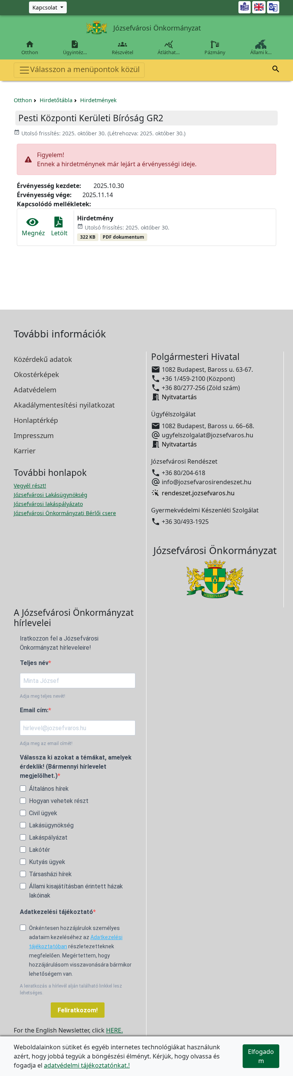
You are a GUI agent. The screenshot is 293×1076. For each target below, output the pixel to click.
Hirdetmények (98, 100)
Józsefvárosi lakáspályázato (48, 503)
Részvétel (122, 48)
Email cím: (34, 710)
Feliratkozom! (78, 1010)
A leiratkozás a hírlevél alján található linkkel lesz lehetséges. (71, 989)
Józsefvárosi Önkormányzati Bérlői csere (65, 513)
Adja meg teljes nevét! (42, 696)
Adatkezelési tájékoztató (56, 911)
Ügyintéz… (75, 48)
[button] (276, 70)
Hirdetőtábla (56, 100)
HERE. (114, 1030)
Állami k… (261, 52)
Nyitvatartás (179, 397)
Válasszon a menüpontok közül (85, 69)
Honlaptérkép (36, 420)
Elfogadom (261, 1056)
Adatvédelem (35, 389)
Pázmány (214, 52)
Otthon (29, 48)
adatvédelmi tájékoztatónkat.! (87, 1065)
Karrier (24, 450)
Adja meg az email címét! (46, 743)
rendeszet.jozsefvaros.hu (198, 493)
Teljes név (34, 662)
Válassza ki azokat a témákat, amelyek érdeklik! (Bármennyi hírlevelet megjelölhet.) (76, 766)
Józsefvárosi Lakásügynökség (50, 494)
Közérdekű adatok (43, 359)
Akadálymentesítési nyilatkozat (64, 405)
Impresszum (34, 435)
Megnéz (33, 233)
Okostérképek (36, 374)
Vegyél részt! (30, 485)
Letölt (59, 233)
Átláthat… (169, 48)
